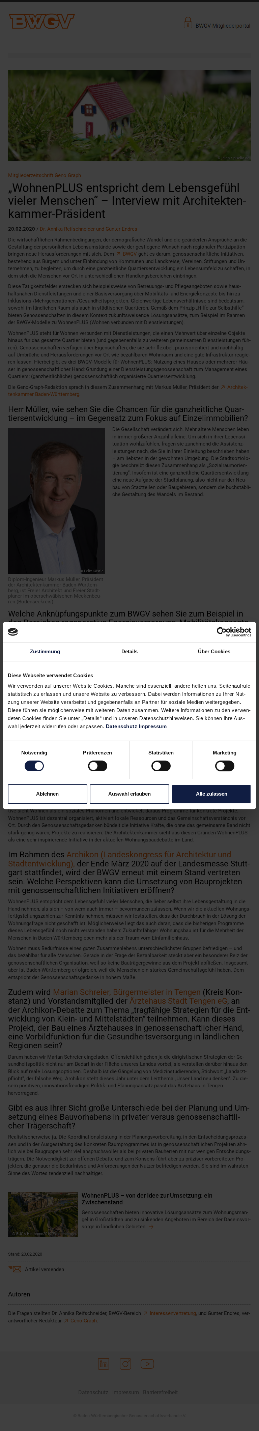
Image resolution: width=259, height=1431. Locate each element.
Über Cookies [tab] (214, 651)
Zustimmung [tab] (45, 651)
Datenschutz (122, 726)
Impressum (153, 726)
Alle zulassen (211, 794)
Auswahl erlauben (129, 794)
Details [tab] (129, 651)
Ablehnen (47, 794)
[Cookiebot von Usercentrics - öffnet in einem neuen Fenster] (221, 632)
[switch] (97, 766)
